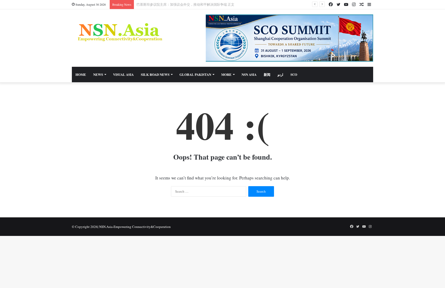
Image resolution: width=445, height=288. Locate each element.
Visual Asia (123, 74)
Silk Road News (155, 74)
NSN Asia (249, 74)
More (226, 74)
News (98, 74)
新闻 (267, 74)
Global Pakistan (195, 74)
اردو (280, 74)
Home (80, 74)
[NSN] (119, 32)
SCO (293, 74)
